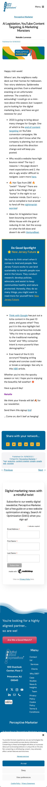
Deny (23, 770)
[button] (43, 735)
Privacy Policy (25, 579)
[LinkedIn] (26, 444)
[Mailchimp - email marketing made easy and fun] (21, 570)
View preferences (23, 777)
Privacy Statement (28, 783)
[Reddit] (19, 444)
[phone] (19, 695)
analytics (11, 461)
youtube (10, 463)
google (33, 461)
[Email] (38, 444)
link (29, 410)
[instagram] (17, 689)
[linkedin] (9, 695)
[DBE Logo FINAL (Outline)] (10, 2)
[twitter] (12, 689)
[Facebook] (7, 444)
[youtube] (22, 689)
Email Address (13, 529)
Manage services (23, 756)
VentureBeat (32, 232)
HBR (16, 368)
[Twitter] (13, 444)
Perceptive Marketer (23, 17)
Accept (23, 763)
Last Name (12, 553)
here (34, 176)
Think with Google (18, 315)
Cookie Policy (15, 783)
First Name (12, 541)
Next (40, 470)
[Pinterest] (32, 444)
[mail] (14, 695)
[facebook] (7, 689)
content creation (22, 461)
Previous (8, 470)
